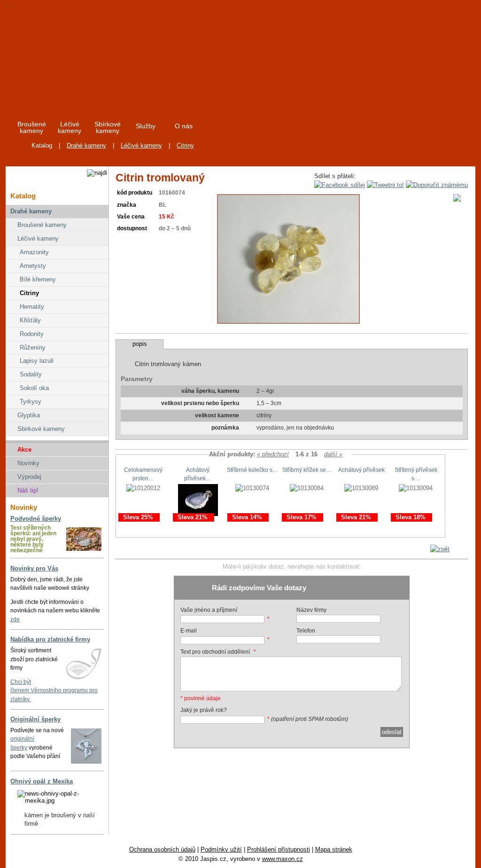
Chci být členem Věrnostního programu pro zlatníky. (54, 690)
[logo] (91, 56)
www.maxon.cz (282, 858)
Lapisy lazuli (37, 360)
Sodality (31, 374)
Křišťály (30, 320)
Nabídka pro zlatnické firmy (50, 639)
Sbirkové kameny (41, 428)
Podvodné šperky (35, 518)
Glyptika (28, 415)
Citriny (185, 145)
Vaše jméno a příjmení (208, 610)
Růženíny (33, 347)
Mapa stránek (333, 849)
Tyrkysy (30, 401)
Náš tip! (28, 490)
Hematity (32, 306)
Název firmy (311, 610)
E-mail (188, 630)
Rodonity (32, 333)
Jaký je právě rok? (203, 710)
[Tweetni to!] (385, 184)
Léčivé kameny (141, 145)
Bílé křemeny (38, 279)
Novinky (28, 463)
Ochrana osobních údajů (162, 849)
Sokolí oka (34, 387)
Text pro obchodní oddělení (215, 652)
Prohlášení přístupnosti (278, 849)
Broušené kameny (42, 224)
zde (15, 619)
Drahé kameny (86, 145)
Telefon (305, 630)
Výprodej (29, 476)
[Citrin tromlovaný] (288, 321)
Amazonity (34, 252)
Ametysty (33, 265)
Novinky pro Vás (34, 568)
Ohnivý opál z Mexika (41, 781)
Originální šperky (35, 719)
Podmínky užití (221, 849)
